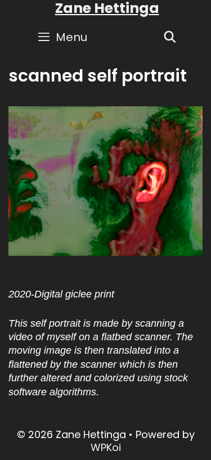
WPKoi (106, 447)
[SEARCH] (170, 37)
